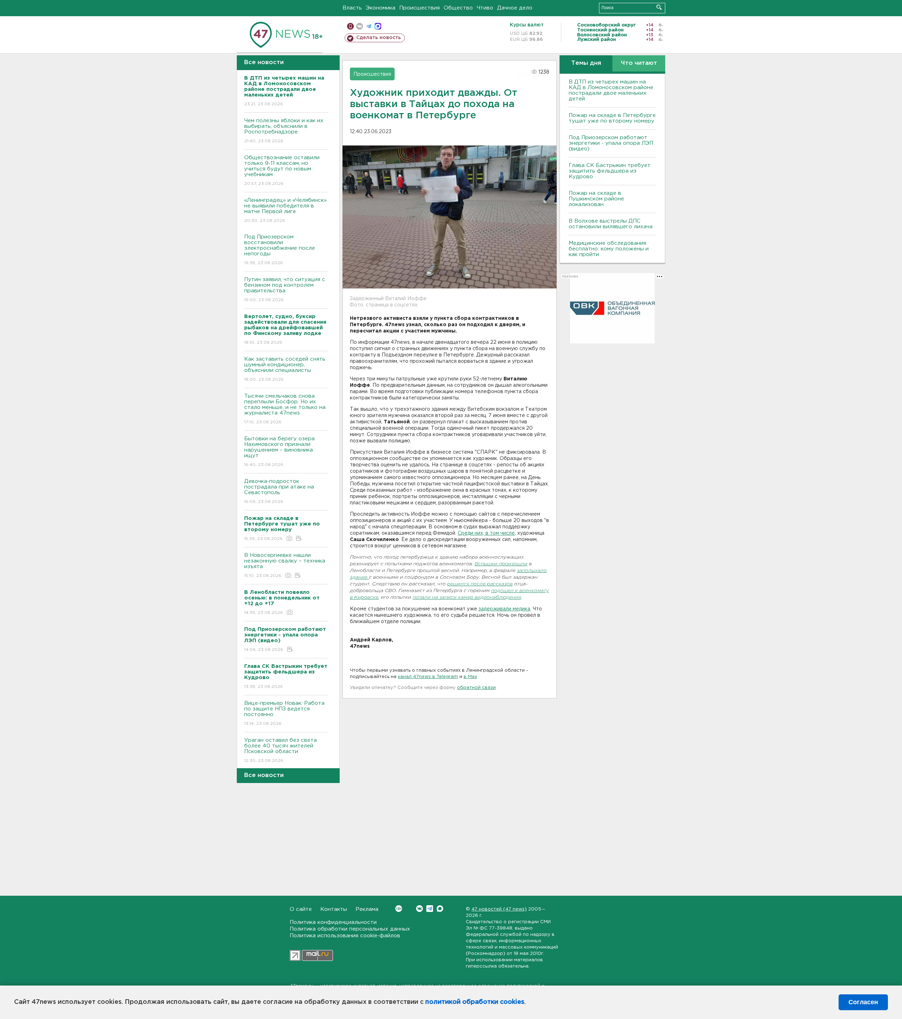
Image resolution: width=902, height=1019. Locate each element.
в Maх (470, 677)
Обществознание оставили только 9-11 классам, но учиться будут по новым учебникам (282, 170)
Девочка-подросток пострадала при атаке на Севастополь (279, 491)
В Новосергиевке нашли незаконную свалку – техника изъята (284, 565)
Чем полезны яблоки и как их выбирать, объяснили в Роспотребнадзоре (283, 130)
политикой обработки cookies (474, 1002)
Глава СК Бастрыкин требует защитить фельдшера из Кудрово (609, 171)
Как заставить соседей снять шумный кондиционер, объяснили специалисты (284, 369)
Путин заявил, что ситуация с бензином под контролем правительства (284, 289)
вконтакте (359, 26)
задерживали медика (504, 609)
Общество (458, 8)
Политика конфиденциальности (333, 922)
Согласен (863, 1002)
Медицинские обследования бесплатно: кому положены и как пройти (609, 249)
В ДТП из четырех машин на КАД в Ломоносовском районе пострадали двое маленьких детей (611, 90)
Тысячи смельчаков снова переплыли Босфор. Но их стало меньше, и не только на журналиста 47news (285, 409)
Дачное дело (514, 8)
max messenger (378, 26)
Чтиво (485, 8)
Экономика (380, 8)
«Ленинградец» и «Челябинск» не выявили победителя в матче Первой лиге (285, 210)
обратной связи (476, 688)
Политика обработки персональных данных (350, 929)
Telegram (429, 908)
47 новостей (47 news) (499, 909)
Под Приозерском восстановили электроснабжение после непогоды (279, 250)
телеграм (368, 26)
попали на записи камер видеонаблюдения (467, 597)
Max (440, 908)
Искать (659, 7)
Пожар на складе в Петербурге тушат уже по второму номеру (612, 118)
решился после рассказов (480, 584)
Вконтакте (419, 908)
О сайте (301, 909)
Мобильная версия (350, 26)
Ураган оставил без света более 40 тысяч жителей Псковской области (280, 750)
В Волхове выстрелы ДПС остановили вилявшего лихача (611, 224)
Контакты (333, 909)
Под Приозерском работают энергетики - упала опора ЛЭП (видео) (611, 143)
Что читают (639, 63)
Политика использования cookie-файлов (345, 935)
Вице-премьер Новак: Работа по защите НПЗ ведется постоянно (284, 713)
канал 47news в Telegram (428, 677)
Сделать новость (378, 38)
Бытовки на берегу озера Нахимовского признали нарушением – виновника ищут (279, 451)
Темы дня (586, 63)
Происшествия (419, 8)
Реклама (367, 909)
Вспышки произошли (501, 564)
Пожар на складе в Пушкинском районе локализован (596, 199)
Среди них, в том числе (486, 533)
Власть (352, 8)
